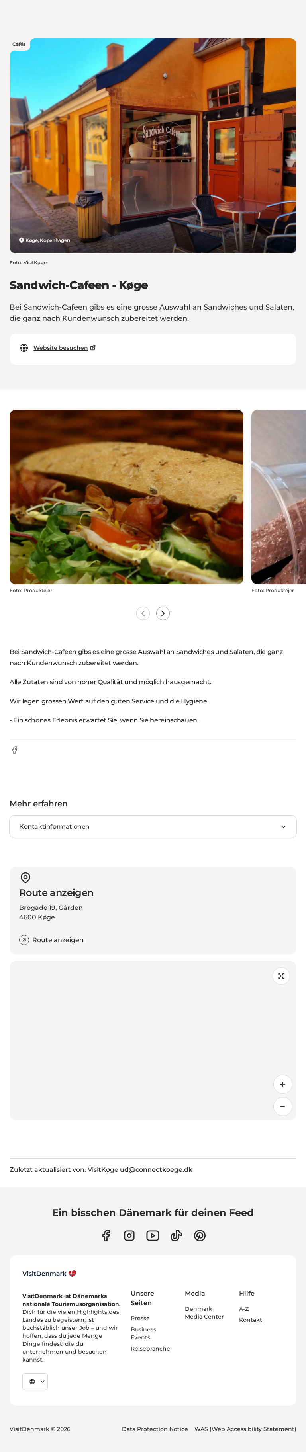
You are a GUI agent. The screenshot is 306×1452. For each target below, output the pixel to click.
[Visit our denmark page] (106, 1236)
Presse (140, 1318)
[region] (153, 1040)
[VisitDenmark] (49, 1274)
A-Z (244, 1308)
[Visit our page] (129, 1236)
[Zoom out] (282, 1106)
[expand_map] (281, 976)
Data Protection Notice (155, 1428)
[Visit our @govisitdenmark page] (176, 1236)
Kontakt (250, 1319)
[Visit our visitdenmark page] (153, 1236)
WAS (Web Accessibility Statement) (245, 1428)
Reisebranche (150, 1348)
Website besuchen (60, 347)
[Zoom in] (282, 1084)
